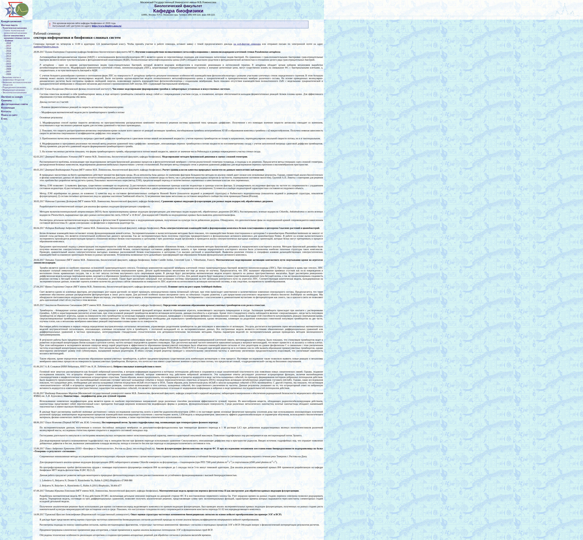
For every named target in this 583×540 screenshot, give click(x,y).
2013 (8, 56)
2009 (8, 66)
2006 (8, 74)
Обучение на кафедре (12, 97)
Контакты (6, 111)
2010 (8, 64)
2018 (8, 43)
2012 (8, 58)
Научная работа (9, 25)
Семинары (6, 100)
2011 (8, 61)
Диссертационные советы (14, 104)
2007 (8, 71)
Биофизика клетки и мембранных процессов (13, 78)
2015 (8, 51)
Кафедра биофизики (11, 21)
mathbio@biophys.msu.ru (46, 46)
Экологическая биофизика (15, 92)
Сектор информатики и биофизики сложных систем (17, 36)
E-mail (4, 118)
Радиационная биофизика (14, 87)
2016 (8, 48)
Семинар (9, 40)
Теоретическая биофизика (15, 28)
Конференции (8, 107)
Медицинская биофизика (14, 90)
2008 (8, 69)
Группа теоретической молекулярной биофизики (15, 31)
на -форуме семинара (247, 44)
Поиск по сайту (9, 115)
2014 (8, 53)
